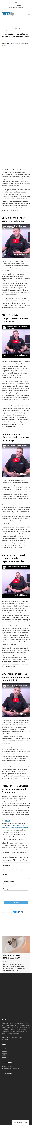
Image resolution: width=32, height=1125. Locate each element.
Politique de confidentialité (9, 1037)
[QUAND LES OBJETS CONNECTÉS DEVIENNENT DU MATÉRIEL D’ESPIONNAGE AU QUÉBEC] (16, 944)
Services (4, 1051)
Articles (4, 1055)
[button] (29, 14)
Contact (4, 1057)
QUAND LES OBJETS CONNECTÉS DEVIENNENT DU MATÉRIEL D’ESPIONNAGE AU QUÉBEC (13, 957)
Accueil (4, 1049)
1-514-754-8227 (18, 5)
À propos (4, 1053)
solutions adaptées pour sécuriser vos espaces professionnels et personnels (15, 828)
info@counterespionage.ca (18, 7)
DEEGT (7, 821)
